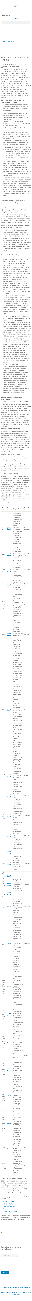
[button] (16, 22)
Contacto (6, 15)
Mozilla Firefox (8, 1204)
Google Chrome (8, 1201)
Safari (5, 1209)
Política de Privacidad (17, 1292)
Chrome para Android (10, 1211)
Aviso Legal (5, 1292)
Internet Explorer (9, 1206)
